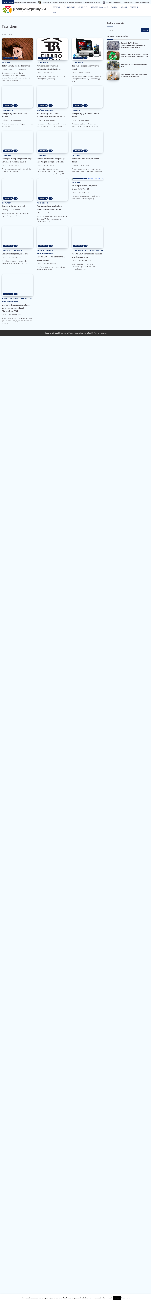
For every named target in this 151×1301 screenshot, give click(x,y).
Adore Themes (100, 333)
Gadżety (40, 250)
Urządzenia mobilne (99, 7)
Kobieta (5, 250)
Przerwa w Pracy (66, 333)
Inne (55, 13)
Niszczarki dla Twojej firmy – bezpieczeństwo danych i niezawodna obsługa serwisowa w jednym (96, 2)
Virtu (39, 72)
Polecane (134, 7)
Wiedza (114, 7)
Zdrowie (56, 7)
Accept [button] (117, 1298)
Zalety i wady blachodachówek (16, 66)
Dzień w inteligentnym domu (15, 254)
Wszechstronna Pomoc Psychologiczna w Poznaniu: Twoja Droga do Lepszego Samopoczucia (31, 2)
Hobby (4, 298)
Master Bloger (8, 69)
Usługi (124, 7)
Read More (125, 1298)
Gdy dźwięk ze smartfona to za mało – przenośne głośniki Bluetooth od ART (16, 308)
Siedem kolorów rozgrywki (14, 206)
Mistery (5, 120)
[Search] (146, 10)
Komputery (82, 7)
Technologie (69, 7)
